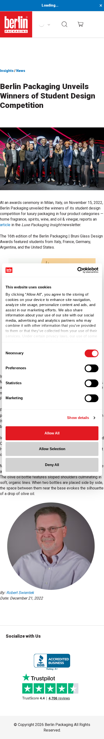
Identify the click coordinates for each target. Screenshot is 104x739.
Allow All (52, 433)
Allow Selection (52, 449)
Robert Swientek (20, 592)
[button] (65, 24)
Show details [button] (78, 418)
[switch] (91, 368)
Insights (7, 71)
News (20, 71)
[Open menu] (96, 24)
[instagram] (10, 647)
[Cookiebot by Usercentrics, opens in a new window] (77, 270)
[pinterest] (60, 647)
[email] (34, 611)
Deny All (52, 465)
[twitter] (24, 611)
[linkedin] (4, 611)
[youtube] (94, 647)
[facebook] (14, 611)
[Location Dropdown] (44, 24)
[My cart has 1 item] (80, 24)
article (5, 225)
